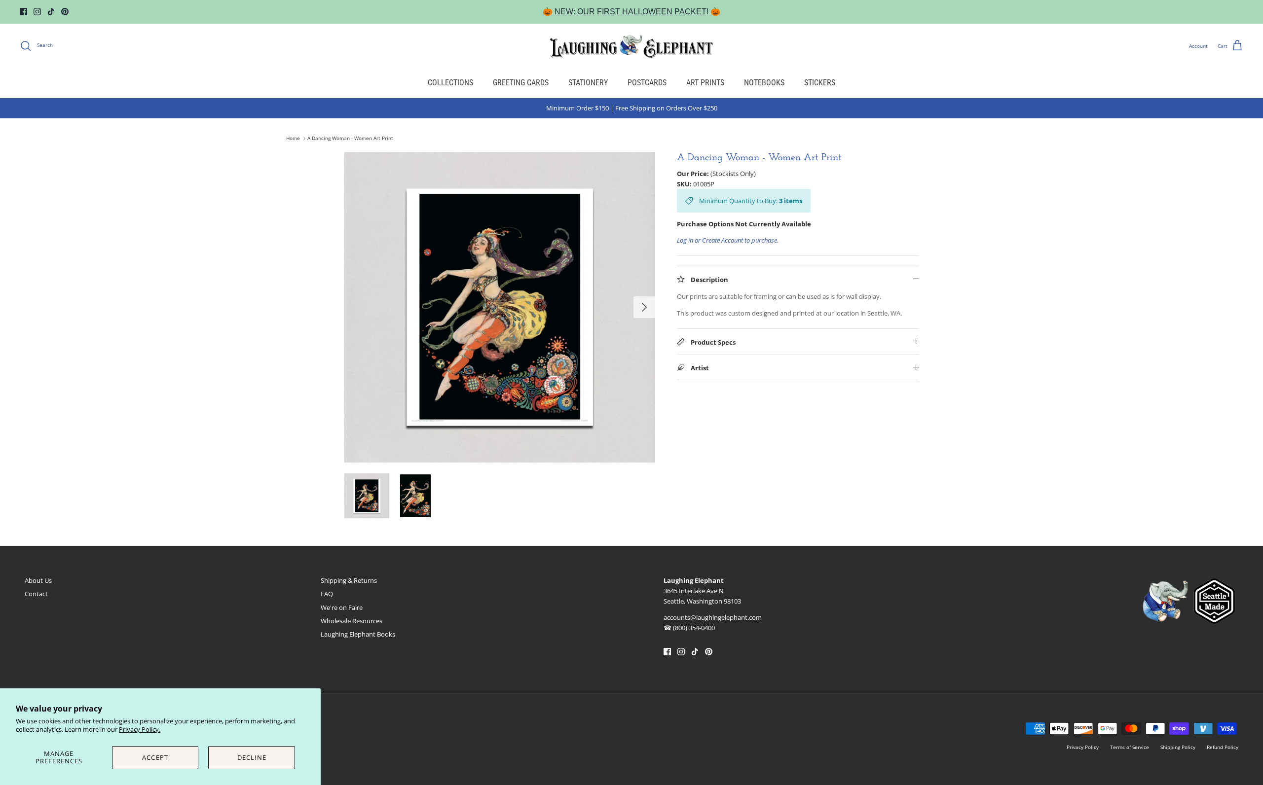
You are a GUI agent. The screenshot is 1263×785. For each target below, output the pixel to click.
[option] (499, 307)
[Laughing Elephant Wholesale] (631, 46)
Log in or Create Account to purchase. (728, 240)
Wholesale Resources (351, 620)
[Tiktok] (51, 11)
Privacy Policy (1083, 747)
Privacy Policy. (139, 729)
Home (293, 138)
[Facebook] (23, 11)
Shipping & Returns (349, 580)
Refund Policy (1222, 747)
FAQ (327, 593)
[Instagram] (37, 11)
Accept (155, 757)
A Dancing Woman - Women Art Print (350, 138)
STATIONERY (588, 82)
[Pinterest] (65, 11)
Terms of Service (1129, 747)
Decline (251, 757)
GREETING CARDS (521, 82)
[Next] (644, 307)
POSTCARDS (647, 82)
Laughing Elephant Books (358, 634)
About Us (38, 580)
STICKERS (819, 82)
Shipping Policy (1177, 747)
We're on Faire (342, 607)
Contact (36, 593)
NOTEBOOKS (764, 82)
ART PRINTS (705, 82)
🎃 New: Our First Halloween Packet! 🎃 (631, 11)
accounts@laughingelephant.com (713, 617)
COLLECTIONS (450, 82)
